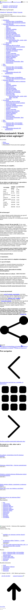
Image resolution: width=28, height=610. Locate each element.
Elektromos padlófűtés (8, 509)
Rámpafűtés (6, 516)
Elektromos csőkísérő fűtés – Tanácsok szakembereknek (13, 465)
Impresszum (6, 570)
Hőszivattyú (6, 513)
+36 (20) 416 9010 (5, 576)
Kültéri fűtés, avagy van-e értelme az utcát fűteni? (11, 488)
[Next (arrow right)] (2, 609)
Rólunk (15, 12)
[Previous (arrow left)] (0, 609)
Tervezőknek (6, 517)
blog (4, 502)
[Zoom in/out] (5, 608)
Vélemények (3, 12)
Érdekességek (6, 512)
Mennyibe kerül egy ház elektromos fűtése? (10, 497)
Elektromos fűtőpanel (8, 506)
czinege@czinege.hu (17, 2)
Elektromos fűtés (7, 505)
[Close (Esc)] (0, 608)
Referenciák (9, 12)
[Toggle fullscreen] (3, 608)
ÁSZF (4, 565)
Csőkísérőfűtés (6, 504)
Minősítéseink (6, 568)
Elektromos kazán (7, 508)
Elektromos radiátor (7, 510)
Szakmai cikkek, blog (8, 556)
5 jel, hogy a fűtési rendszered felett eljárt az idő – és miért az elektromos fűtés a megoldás (15, 545)
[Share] (2, 608)
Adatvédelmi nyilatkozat (8, 566)
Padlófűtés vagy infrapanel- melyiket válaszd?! (14, 534)
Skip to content (3, 0)
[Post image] (4, 453)
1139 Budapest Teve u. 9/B (6, 2)
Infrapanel (5, 514)
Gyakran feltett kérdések (8, 557)
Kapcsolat (20, 12)
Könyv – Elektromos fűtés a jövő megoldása (13, 552)
